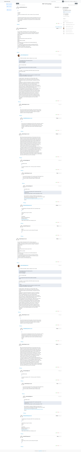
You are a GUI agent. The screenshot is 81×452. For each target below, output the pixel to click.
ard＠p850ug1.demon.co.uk (27, 118)
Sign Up (76, 1)
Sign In (72, 1)
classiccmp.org (7, 1)
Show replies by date (58, 26)
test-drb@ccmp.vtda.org (67, 10)
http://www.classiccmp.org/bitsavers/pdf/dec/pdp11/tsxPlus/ (33, 198)
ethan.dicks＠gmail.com (24, 265)
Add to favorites (66, 16)
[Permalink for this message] (61, 23)
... (18, 10)
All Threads (9, 6)
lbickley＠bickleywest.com (27, 205)
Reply (19, 24)
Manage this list (67, 1)
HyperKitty (40, 450)
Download (9, 9)
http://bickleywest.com (25, 219)
